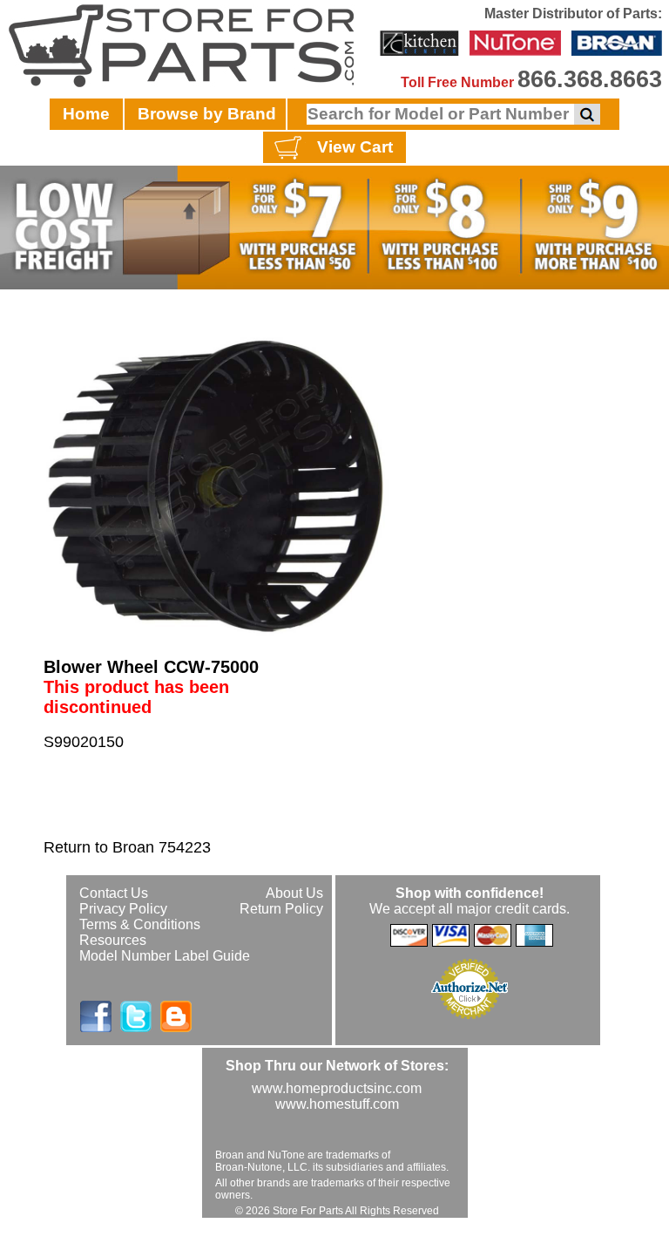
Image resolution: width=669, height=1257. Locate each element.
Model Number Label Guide (164, 955)
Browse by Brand (207, 114)
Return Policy (281, 908)
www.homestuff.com (337, 1104)
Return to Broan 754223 (127, 847)
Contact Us (113, 893)
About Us (294, 893)
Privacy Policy (123, 908)
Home (86, 114)
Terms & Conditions (139, 924)
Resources (112, 940)
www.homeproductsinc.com (337, 1088)
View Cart (355, 147)
